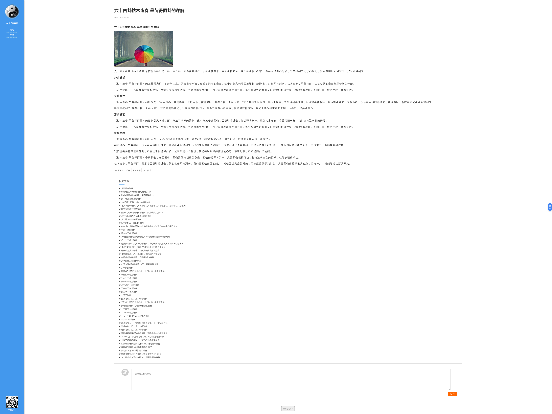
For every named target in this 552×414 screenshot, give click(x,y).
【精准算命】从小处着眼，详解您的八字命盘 (141, 254)
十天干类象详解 (128, 230)
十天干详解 (126, 295)
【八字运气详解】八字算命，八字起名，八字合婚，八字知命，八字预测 (153, 206)
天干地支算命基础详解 (131, 199)
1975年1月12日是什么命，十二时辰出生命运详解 (142, 337)
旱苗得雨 (137, 170)
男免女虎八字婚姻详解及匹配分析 (136, 192)
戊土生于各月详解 (129, 292)
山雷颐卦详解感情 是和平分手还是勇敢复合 (140, 344)
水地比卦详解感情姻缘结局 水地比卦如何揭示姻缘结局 (145, 237)
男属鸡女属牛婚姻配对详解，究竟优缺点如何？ (142, 213)
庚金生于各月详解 (129, 282)
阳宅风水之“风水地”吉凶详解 (134, 350)
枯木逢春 (119, 170)
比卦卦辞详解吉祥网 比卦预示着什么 (137, 195)
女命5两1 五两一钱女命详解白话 (135, 202)
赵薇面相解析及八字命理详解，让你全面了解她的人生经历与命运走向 (152, 244)
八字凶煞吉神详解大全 (131, 261)
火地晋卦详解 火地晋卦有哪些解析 (136, 306)
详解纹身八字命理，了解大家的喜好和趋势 (140, 250)
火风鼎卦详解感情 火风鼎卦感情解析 (137, 257)
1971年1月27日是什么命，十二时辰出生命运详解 (142, 302)
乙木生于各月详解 (129, 313)
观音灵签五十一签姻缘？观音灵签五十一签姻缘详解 (144, 323)
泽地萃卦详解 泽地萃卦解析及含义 (136, 347)
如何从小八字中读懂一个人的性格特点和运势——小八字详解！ (149, 226)
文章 (12, 34)
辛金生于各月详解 (129, 275)
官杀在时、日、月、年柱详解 (134, 326)
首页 (12, 29)
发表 (452, 394)
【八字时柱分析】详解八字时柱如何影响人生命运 (143, 247)
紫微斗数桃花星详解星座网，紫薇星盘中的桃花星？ (144, 333)
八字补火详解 (127, 188)
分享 (550, 207)
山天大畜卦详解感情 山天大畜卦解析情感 (139, 264)
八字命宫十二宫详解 (130, 285)
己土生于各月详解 (129, 240)
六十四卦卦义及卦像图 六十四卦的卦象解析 (140, 357)
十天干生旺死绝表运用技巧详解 (135, 316)
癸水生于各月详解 (129, 233)
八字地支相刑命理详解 (131, 219)
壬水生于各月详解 (129, 278)
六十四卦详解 (127, 268)
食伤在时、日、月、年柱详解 (134, 330)
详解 (128, 170)
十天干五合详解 (128, 319)
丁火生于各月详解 (129, 288)
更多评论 (287, 408)
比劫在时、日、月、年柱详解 (134, 299)
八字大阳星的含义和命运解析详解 (136, 216)
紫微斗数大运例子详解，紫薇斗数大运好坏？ (141, 354)
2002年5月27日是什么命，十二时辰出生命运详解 (142, 271)
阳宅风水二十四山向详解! (132, 223)
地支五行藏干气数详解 (131, 209)
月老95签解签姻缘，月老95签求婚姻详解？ (140, 340)
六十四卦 (147, 170)
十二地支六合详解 (129, 309)
